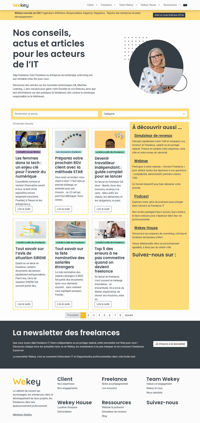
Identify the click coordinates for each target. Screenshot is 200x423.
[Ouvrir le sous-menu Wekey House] (159, 5)
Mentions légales (22, 414)
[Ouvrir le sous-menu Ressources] (180, 5)
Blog (104, 416)
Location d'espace (67, 407)
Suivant (129, 315)
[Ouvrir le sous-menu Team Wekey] (136, 5)
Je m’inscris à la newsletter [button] (170, 343)
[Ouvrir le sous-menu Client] (96, 5)
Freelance (106, 4)
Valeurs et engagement (159, 383)
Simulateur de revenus (153, 135)
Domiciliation (64, 411)
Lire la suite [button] (24, 209)
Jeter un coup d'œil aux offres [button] (169, 15)
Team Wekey (126, 4)
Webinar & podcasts (113, 407)
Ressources (170, 4)
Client (90, 4)
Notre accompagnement (115, 383)
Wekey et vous (154, 388)
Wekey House (148, 4)
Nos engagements (67, 388)
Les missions (109, 388)
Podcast (141, 196)
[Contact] (185, 5)
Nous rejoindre (154, 392)
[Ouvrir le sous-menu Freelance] (115, 5)
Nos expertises (65, 383)
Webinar (141, 161)
